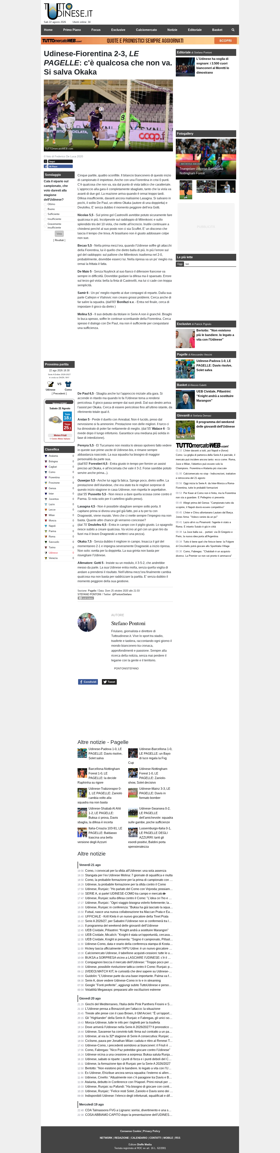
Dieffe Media (144, 1144)
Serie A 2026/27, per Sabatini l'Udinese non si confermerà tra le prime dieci (135, 921)
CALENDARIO (139, 1137)
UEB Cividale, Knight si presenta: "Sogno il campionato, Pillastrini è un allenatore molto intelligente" (152, 939)
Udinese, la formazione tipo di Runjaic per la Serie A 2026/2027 (127, 1063)
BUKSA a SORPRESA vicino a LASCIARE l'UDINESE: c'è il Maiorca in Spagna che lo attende (149, 957)
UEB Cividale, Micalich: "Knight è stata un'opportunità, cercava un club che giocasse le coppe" (149, 934)
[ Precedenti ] (59, 393)
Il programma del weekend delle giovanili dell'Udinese (121, 925)
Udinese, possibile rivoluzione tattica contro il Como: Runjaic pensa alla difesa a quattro (144, 966)
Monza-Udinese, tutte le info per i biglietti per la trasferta (122, 1022)
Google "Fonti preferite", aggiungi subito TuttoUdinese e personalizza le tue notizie (140, 985)
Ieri (187, 264)
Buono (51, 209)
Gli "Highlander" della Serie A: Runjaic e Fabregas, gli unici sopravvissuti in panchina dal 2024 (149, 1018)
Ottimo (51, 204)
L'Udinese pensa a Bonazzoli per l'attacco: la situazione (122, 1008)
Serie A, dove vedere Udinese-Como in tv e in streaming (123, 980)
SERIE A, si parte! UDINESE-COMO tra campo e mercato (123, 893)
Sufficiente (53, 214)
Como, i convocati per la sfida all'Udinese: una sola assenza (125, 870)
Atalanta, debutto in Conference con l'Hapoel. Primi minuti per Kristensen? (135, 1082)
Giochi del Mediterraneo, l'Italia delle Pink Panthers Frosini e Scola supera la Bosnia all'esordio (149, 1004)
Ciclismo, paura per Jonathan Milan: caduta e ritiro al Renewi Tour (129, 1040)
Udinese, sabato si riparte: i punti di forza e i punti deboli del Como (129, 1059)
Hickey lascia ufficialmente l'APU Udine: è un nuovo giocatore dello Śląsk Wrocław (141, 948)
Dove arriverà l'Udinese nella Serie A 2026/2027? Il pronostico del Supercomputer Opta (144, 1027)
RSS (177, 1137)
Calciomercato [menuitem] (146, 29)
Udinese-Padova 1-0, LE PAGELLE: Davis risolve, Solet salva (105, 753)
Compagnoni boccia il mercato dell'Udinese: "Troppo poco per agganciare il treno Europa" (145, 962)
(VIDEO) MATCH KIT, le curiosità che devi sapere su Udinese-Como (131, 971)
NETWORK (106, 1137)
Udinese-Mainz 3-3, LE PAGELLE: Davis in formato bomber (154, 793)
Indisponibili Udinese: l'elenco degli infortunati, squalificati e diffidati (130, 1095)
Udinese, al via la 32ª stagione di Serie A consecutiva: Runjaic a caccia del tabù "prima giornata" (150, 1036)
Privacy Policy (151, 1131)
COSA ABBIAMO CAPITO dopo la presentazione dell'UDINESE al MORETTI (137, 1114)
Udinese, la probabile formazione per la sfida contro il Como (125, 884)
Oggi (179, 264)
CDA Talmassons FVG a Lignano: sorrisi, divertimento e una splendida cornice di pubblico (145, 1110)
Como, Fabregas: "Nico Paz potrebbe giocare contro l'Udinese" (127, 1050)
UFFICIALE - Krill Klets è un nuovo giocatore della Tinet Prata (126, 916)
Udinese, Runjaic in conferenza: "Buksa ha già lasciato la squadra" (130, 907)
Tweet (111, 681)
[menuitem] (233, 29)
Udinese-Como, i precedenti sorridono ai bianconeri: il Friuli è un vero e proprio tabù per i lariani (149, 1045)
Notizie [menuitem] (172, 29)
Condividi (89, 681)
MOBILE (168, 1137)
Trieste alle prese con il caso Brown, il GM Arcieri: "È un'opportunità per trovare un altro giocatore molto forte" (158, 1013)
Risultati (59, 240)
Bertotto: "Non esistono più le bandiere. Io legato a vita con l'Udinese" (132, 1068)
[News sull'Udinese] (68, 11)
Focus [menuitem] (96, 29)
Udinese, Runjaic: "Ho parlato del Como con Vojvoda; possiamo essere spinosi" (139, 889)
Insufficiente (54, 219)
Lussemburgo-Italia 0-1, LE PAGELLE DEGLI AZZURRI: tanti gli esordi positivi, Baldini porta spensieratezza (149, 837)
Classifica (52, 449)
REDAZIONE (121, 1137)
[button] (59, 234)
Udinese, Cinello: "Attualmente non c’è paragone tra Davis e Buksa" (131, 1077)
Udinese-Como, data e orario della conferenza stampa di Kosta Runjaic (133, 944)
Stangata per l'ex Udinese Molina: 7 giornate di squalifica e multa (129, 875)
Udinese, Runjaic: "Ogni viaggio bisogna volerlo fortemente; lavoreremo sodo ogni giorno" (145, 902)
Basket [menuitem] (217, 29)
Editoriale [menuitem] (195, 29)
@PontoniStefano (122, 594)
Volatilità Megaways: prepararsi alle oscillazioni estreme (123, 989)
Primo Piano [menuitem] (72, 29)
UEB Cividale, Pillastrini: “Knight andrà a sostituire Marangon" (127, 930)
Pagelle (92, 590)
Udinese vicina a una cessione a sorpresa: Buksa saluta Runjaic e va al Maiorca (139, 1054)
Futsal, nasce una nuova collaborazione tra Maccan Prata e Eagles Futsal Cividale (141, 911)
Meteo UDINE (60, 403)
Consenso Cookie (130, 1131)
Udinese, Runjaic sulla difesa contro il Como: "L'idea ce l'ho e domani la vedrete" (139, 898)
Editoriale (184, 52)
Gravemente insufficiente (54, 226)
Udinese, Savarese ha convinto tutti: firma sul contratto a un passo (129, 1031)
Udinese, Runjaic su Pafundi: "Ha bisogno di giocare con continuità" (131, 1086)
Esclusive (184, 324)
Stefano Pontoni (89, 594)
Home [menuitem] (48, 29)
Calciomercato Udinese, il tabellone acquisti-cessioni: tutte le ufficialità (132, 953)
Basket (182, 385)
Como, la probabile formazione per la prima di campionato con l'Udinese (133, 879)
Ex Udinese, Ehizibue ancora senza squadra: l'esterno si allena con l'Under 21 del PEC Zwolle (149, 1072)
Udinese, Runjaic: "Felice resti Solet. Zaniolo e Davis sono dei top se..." (133, 1091)
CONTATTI (155, 1137)
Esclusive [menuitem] (118, 29)
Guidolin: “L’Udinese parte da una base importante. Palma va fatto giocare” (135, 976)
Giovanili (183, 415)
